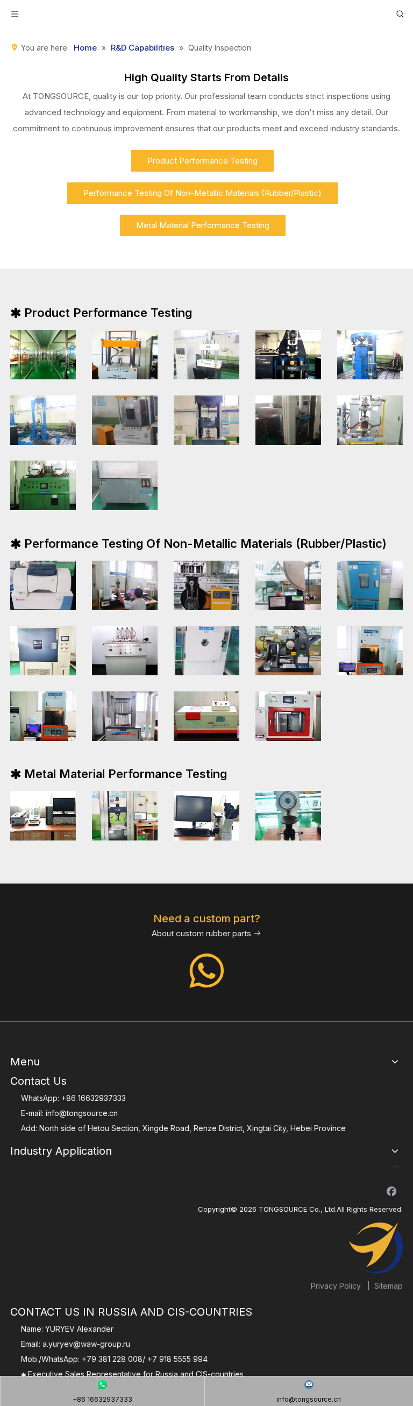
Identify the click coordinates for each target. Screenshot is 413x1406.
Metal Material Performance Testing (202, 225)
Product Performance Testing (202, 161)
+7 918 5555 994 (177, 1358)
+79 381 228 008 (112, 1358)
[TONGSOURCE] (376, 1248)
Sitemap (388, 1285)
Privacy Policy (336, 1285)
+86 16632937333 (93, 1098)
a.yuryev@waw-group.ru (86, 1343)
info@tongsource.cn (82, 1113)
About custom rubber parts (206, 933)
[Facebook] (391, 1190)
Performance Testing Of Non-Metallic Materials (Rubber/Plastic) (202, 193)
